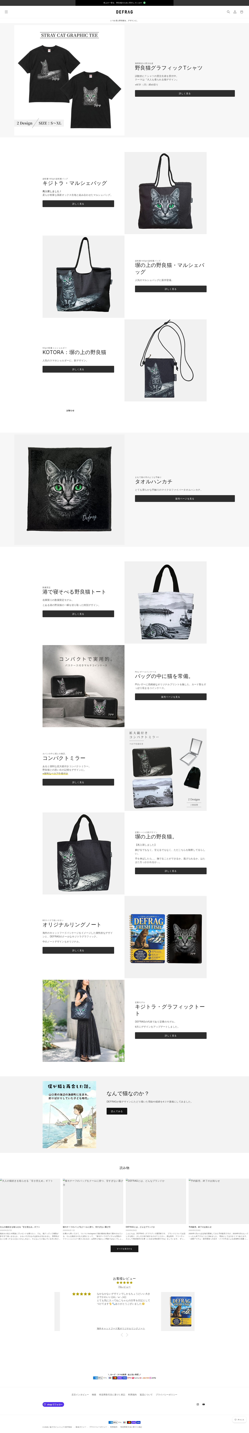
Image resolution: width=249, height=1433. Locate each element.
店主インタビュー (80, 1394)
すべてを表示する (124, 1248)
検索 (94, 1394)
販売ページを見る (184, 498)
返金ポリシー (81, 1427)
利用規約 (132, 1394)
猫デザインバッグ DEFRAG (61, 1427)
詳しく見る (185, 93)
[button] (6, 12)
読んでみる (117, 1111)
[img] (124, 1283)
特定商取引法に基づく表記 (112, 1394)
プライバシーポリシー (166, 1394)
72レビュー (124, 1286)
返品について (146, 1394)
